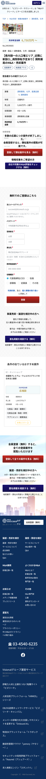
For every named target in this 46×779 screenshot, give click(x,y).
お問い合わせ (30, 605)
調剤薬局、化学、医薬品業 (28, 91)
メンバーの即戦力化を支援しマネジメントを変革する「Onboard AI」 (21, 722)
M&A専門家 (29, 594)
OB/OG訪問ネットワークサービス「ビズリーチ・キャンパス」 (21, 710)
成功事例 (6, 550)
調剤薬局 (24, 95)
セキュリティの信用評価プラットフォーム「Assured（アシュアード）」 (21, 758)
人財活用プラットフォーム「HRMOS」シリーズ (20, 698)
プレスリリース (9, 601)
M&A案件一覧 (30, 547)
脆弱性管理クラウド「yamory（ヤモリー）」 (20, 746)
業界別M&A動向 (31, 578)
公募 (27, 598)
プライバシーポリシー (11, 628)
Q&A (4, 558)
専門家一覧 (29, 581)
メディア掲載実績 (10, 598)
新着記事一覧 (8, 570)
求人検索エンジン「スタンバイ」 (18, 768)
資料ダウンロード (32, 601)
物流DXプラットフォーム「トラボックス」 (20, 734)
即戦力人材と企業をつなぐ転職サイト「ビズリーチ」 (20, 686)
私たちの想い (8, 554)
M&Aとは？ (29, 570)
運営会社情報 (8, 617)
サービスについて (10, 547)
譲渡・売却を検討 (10, 543)
